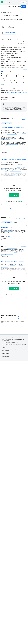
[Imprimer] (19, 6)
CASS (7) (16, 222)
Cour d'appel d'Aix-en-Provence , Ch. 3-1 (10, 342)
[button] (14, 95)
